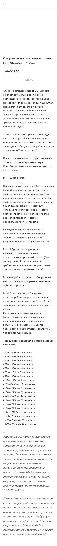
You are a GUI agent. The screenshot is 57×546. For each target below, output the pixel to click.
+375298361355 (13, 490)
